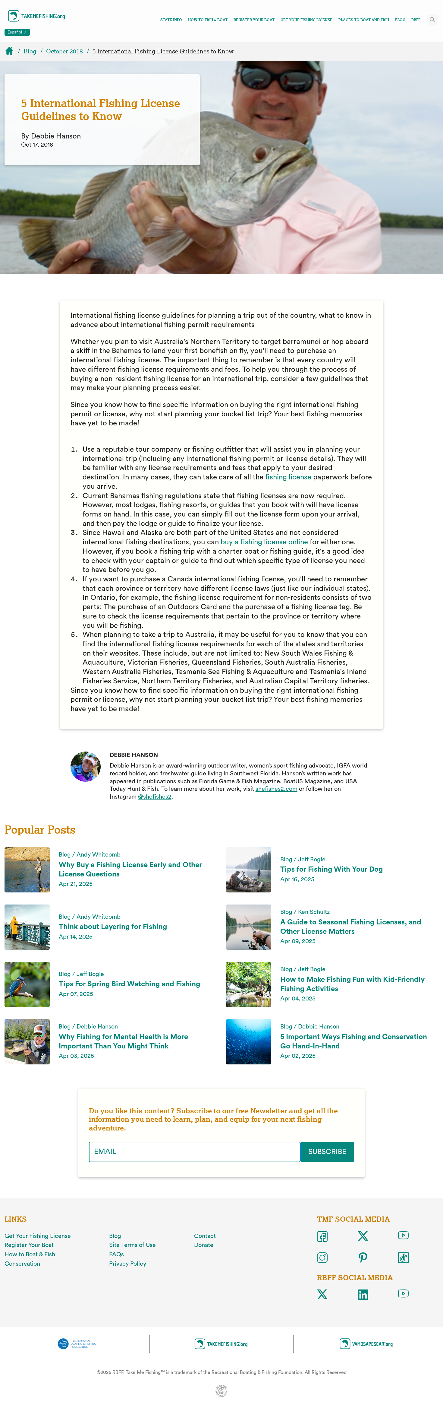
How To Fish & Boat (208, 20)
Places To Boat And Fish (363, 20)
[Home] (12, 51)
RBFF (415, 20)
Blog (400, 20)
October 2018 (64, 51)
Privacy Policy (127, 1264)
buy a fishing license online (265, 542)
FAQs (116, 1254)
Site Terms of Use (132, 1245)
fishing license (288, 477)
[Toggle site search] (432, 20)
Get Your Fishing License (306, 20)
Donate (203, 1245)
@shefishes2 (154, 797)
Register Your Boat (254, 20)
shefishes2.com (276, 789)
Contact (205, 1236)
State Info (171, 20)
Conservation (22, 1264)
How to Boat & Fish (30, 1254)
